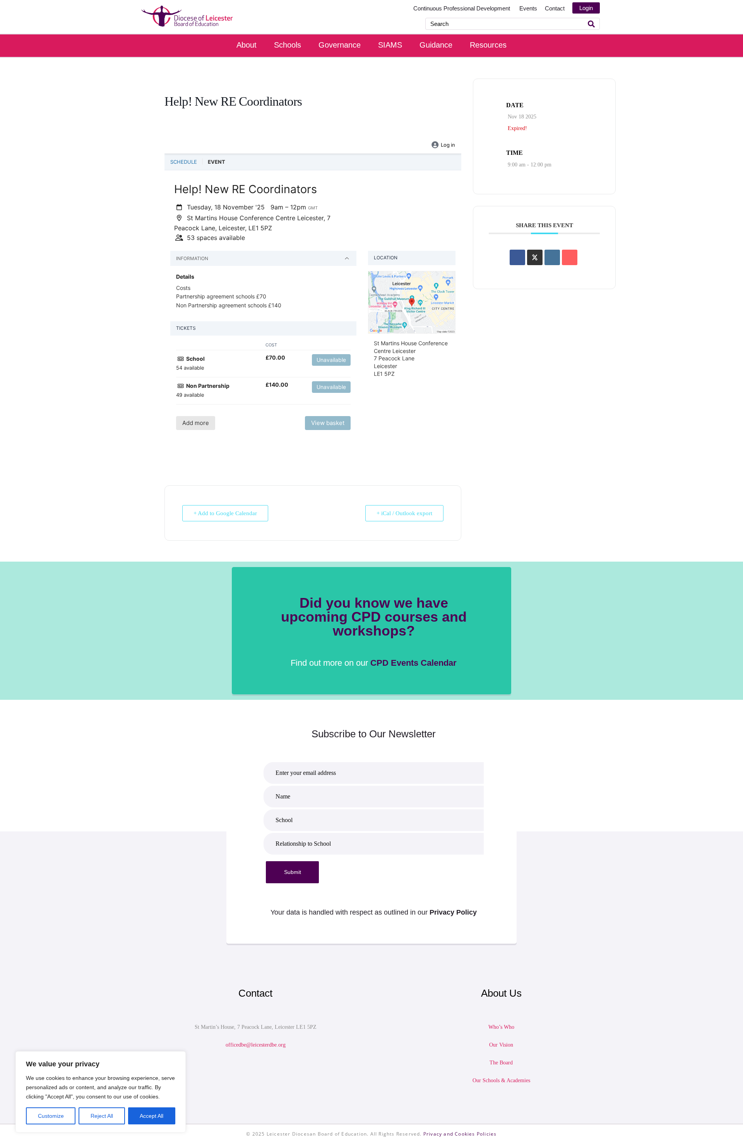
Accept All (151, 1116)
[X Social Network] (535, 257)
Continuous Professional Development (462, 8)
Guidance (435, 45)
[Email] (569, 257)
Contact (555, 8)
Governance (339, 45)
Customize (51, 1116)
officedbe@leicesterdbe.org (256, 1045)
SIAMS (390, 45)
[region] (100, 1092)
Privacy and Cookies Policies (460, 1134)
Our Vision (501, 1045)
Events (528, 8)
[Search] (591, 23)
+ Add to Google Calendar (225, 513)
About (246, 45)
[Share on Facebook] (517, 257)
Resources (488, 45)
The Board (501, 1063)
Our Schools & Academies (501, 1080)
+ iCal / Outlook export (404, 513)
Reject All (102, 1116)
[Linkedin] (552, 257)
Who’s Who (501, 1027)
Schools (287, 45)
